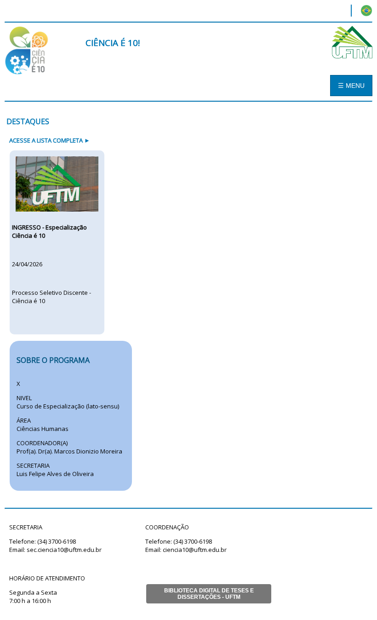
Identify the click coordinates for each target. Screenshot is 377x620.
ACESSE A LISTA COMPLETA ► (49, 140)
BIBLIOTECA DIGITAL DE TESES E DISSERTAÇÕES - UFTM (209, 593)
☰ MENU (351, 85)
